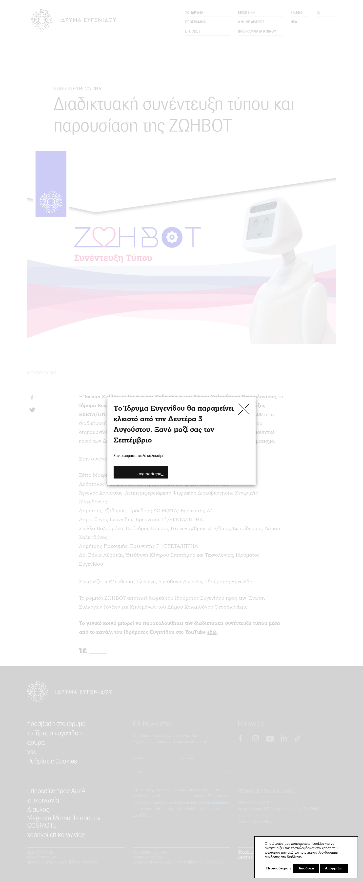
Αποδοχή (306, 868)
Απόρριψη (334, 868)
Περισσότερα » (278, 868)
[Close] (243, 409)
